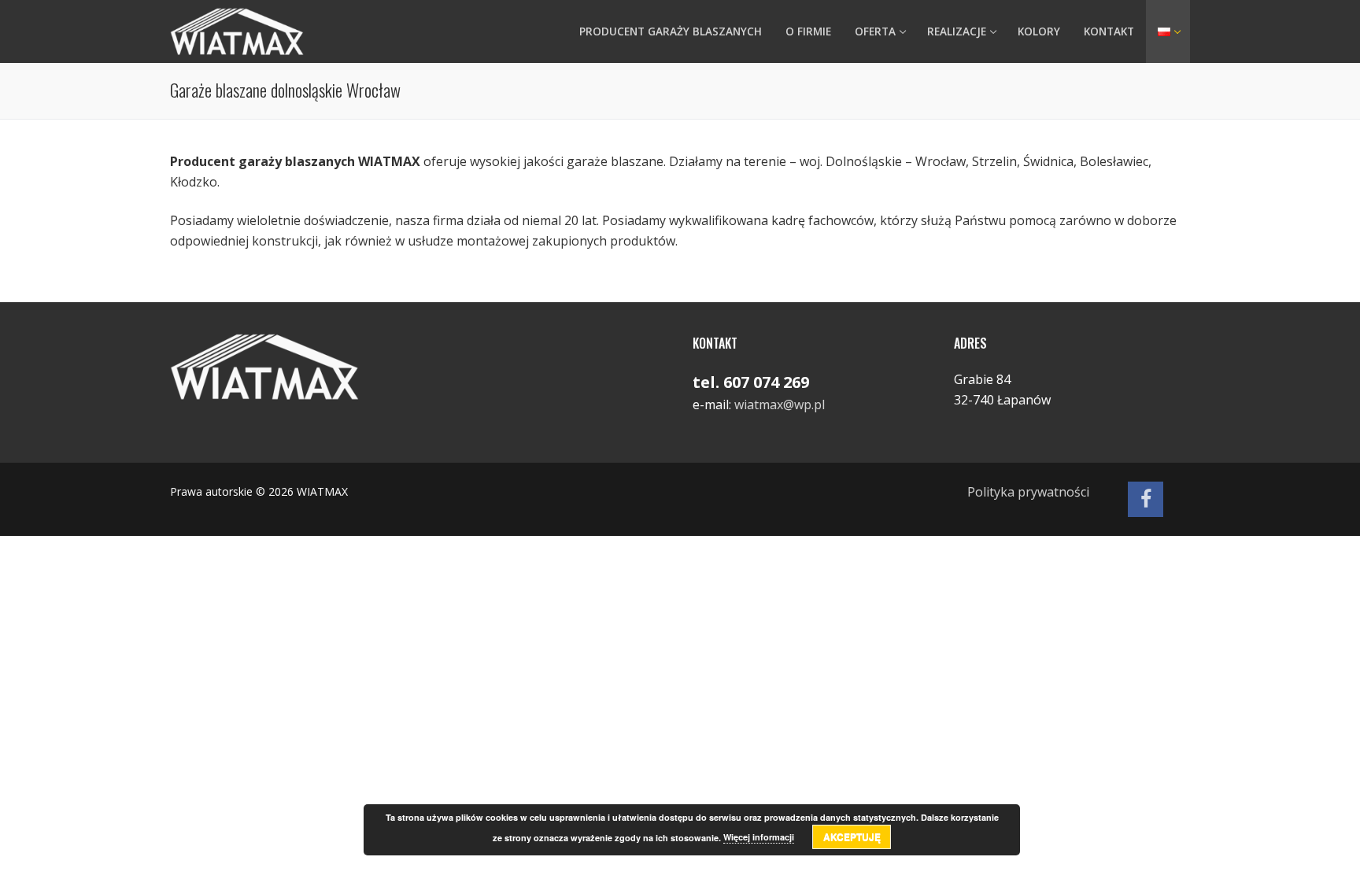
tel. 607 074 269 (751, 382)
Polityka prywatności (1028, 491)
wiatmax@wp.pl (779, 404)
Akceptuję (852, 836)
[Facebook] (1145, 499)
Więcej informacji (758, 837)
